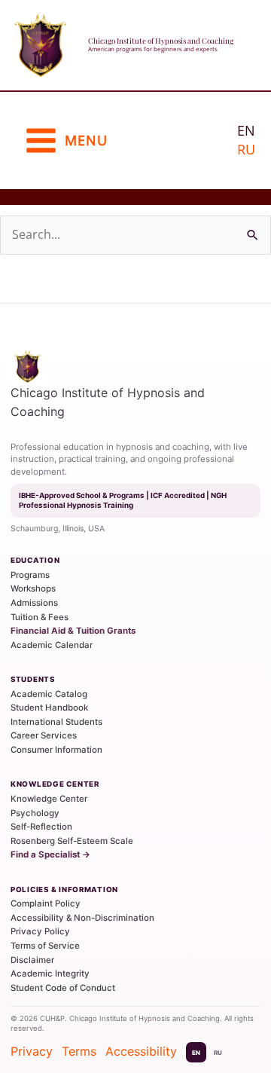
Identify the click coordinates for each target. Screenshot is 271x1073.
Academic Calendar (52, 645)
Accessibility (141, 1051)
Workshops (33, 588)
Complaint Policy (46, 903)
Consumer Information (56, 749)
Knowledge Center (49, 798)
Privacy (32, 1051)
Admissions (34, 603)
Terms (79, 1051)
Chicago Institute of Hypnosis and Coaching (160, 40)
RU (246, 149)
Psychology (35, 813)
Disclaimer (32, 960)
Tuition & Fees (40, 617)
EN (196, 1052)
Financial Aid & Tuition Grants (73, 630)
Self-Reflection (41, 826)
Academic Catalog (49, 694)
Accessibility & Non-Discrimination (82, 918)
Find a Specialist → (50, 854)
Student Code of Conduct (63, 988)
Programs (30, 575)
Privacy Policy (40, 931)
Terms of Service (45, 945)
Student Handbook (49, 707)
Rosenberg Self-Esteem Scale (72, 841)
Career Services (44, 735)
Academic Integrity (50, 973)
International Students (56, 722)
